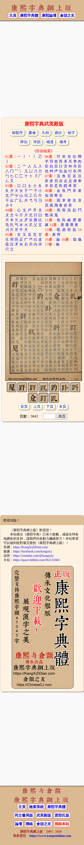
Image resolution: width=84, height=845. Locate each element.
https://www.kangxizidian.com (50, 835)
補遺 (50, 142)
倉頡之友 (67, 15)
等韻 (37, 142)
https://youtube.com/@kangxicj (33, 555)
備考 (63, 142)
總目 (58, 133)
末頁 (62, 407)
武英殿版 (43, 815)
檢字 (71, 133)
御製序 (17, 133)
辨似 (24, 142)
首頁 (24, 407)
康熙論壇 (49, 15)
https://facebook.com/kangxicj (32, 551)
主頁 (13, 15)
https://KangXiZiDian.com (30, 547)
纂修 (32, 133)
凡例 (45, 133)
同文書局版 (24, 815)
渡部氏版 (62, 815)
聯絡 (29, 824)
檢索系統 (36, 807)
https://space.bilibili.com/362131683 (36, 560)
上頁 (37, 407)
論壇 (18, 824)
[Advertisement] (42, 70)
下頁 (49, 407)
